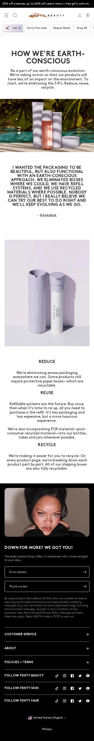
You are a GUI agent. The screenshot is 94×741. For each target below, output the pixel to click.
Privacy (47, 729)
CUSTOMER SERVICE (21, 634)
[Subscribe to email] (84, 572)
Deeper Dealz (61, 28)
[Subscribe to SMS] (84, 586)
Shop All (82, 28)
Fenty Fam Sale (37, 28)
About (10, 648)
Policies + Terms (19, 662)
